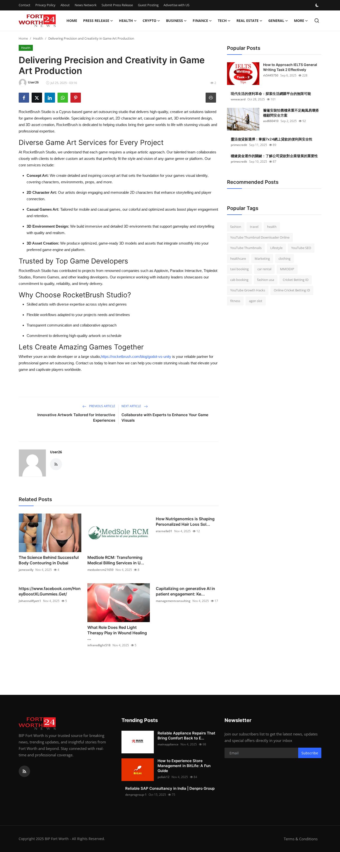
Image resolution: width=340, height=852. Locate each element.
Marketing (262, 258)
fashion (235, 226)
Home (71, 20)
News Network (86, 5)
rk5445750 (270, 75)
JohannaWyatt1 (30, 601)
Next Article (131, 406)
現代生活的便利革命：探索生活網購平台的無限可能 (271, 93)
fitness (235, 301)
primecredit (239, 145)
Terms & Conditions (301, 838)
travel (254, 226)
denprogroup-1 (136, 794)
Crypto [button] (149, 20)
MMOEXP (287, 269)
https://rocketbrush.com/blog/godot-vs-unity (136, 356)
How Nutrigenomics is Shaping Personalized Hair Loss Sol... (185, 521)
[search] (316, 20)
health (272, 226)
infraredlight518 (99, 645)
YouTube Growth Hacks (247, 290)
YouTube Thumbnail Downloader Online (259, 237)
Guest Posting (148, 5)
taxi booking (239, 269)
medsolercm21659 (100, 570)
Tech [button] (222, 20)
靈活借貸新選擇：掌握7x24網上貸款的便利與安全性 (271, 139)
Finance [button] (200, 20)
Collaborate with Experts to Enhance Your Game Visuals (164, 417)
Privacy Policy (45, 5)
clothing (284, 258)
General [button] (276, 20)
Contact (24, 5)
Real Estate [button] (247, 20)
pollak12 (164, 777)
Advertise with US (176, 5)
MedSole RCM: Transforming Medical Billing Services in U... (115, 560)
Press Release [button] (96, 20)
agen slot (255, 301)
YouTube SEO (301, 248)
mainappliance (168, 744)
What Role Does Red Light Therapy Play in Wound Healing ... (117, 633)
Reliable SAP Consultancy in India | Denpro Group (170, 788)
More (299, 20)
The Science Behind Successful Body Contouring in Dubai (49, 560)
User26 (56, 452)
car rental (264, 269)
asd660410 (271, 121)
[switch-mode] (317, 5)
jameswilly (26, 570)
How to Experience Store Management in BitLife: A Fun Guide (184, 765)
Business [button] (174, 20)
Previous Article (101, 406)
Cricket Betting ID (295, 279)
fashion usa (265, 279)
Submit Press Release (117, 5)
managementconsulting (173, 601)
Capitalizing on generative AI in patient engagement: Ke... (185, 591)
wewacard (238, 99)
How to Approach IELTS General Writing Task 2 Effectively (290, 67)
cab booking (239, 279)
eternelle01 (164, 531)
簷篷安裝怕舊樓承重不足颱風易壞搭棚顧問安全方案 (291, 112)
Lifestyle (276, 248)
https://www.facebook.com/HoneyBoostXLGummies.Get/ (50, 591)
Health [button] (126, 20)
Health (38, 38)
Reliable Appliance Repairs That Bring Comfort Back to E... (186, 735)
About (65, 5)
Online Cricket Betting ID (292, 290)
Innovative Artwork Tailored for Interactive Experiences (76, 417)
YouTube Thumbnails (246, 248)
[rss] (24, 771)
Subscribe (309, 753)
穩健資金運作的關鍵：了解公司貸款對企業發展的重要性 (274, 156)
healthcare (238, 258)
